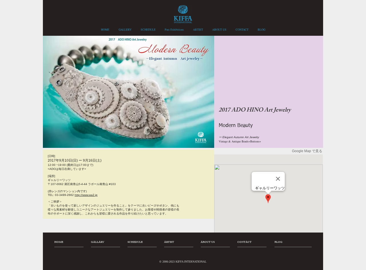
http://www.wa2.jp (86, 194)
